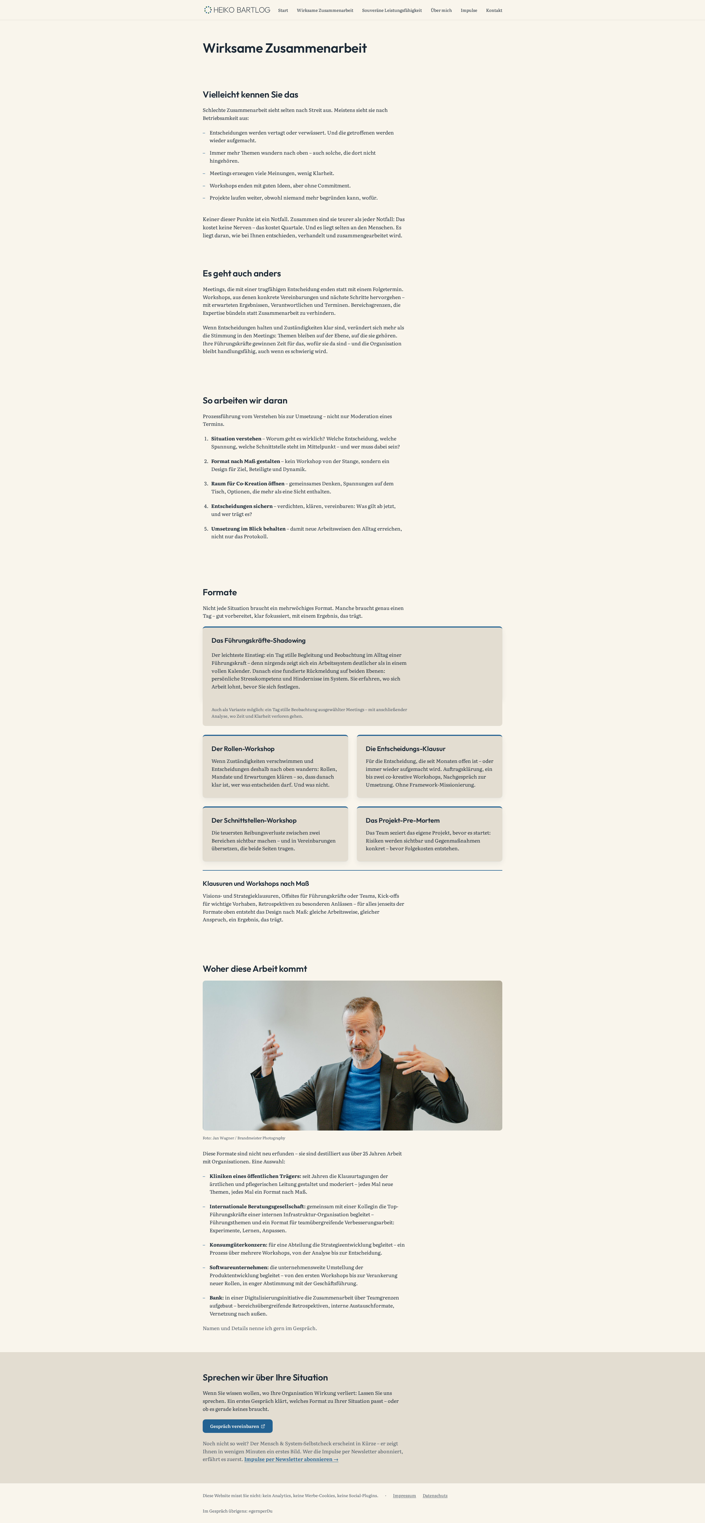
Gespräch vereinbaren (241, 1427)
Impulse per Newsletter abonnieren (288, 1459)
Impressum (404, 1495)
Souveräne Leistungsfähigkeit (392, 10)
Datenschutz (435, 1495)
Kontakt (494, 10)
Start (283, 10)
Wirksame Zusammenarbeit (325, 10)
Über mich (441, 10)
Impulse (469, 10)
